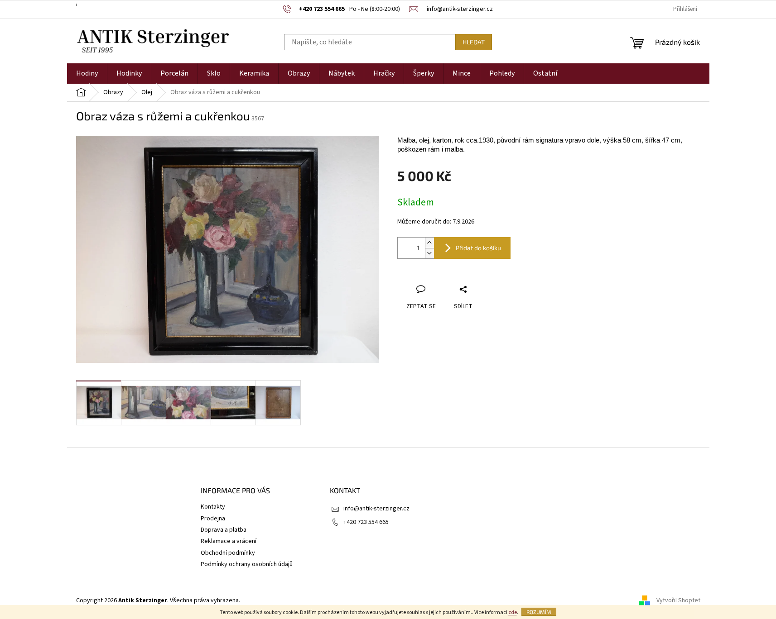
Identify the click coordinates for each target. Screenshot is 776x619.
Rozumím (538, 612)
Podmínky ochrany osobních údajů (247, 564)
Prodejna (213, 518)
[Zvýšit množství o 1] (429, 243)
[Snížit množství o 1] (429, 253)
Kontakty (213, 506)
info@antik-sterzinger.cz (376, 508)
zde (512, 612)
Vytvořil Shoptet (678, 600)
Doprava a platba (223, 529)
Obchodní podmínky (228, 552)
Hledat (474, 42)
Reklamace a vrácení (228, 541)
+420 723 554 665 (366, 522)
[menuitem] (87, 73)
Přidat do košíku (478, 248)
